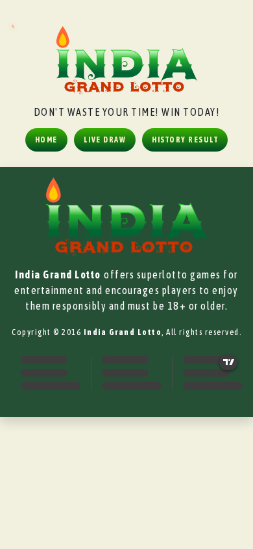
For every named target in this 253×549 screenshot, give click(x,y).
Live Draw (105, 139)
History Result (185, 139)
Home (46, 139)
